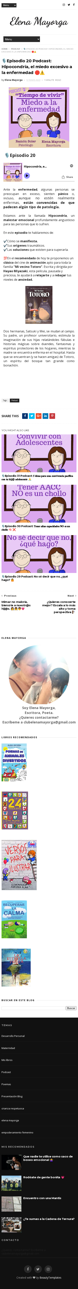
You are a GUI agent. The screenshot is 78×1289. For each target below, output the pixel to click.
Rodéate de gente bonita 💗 (43, 1177)
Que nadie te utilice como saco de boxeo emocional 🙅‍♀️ (48, 1158)
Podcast (15, 49)
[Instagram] (64, 4)
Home (5, 49)
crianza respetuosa (13, 1108)
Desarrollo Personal (13, 1036)
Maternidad (8, 1048)
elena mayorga (10, 1120)
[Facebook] (74, 4)
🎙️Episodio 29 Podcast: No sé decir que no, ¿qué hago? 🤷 (35, 578)
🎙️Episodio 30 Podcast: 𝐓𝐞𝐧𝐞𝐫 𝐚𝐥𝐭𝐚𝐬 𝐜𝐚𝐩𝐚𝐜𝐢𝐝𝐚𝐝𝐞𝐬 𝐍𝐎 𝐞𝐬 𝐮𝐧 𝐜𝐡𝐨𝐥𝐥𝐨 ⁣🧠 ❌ (36, 527)
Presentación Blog (12, 1096)
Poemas (6, 1084)
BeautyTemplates (50, 1277)
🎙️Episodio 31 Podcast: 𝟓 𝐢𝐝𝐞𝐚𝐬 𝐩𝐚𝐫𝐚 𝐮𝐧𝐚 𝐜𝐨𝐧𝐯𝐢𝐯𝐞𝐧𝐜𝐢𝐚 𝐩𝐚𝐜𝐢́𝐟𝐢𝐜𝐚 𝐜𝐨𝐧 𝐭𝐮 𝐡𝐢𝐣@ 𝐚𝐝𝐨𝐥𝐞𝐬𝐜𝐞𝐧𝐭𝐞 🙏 (37, 477)
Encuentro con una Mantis (42, 1198)
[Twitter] (69, 4)
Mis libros (7, 1060)
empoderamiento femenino (17, 1132)
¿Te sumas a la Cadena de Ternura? (49, 1219)
